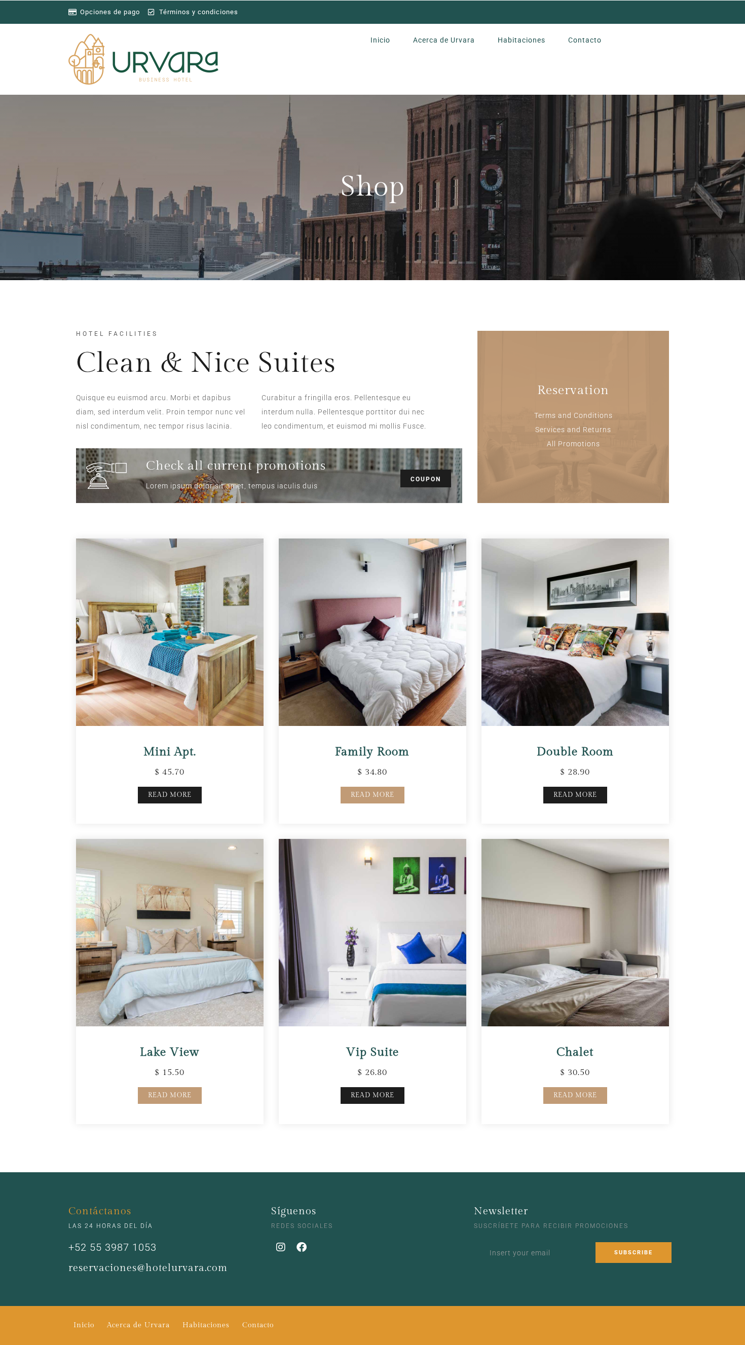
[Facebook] (302, 1247)
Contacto (585, 40)
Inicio (380, 40)
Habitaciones (521, 40)
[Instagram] (281, 1247)
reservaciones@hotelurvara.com (148, 1268)
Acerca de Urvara (444, 40)
